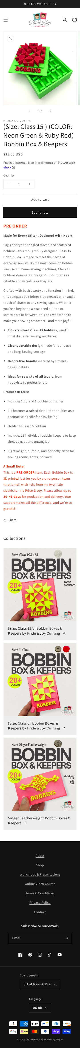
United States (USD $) (37, 984)
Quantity (8, 175)
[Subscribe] (66, 938)
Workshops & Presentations (40, 874)
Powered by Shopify (53, 1039)
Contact (40, 912)
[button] (5, 20)
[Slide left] (30, 111)
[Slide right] (50, 111)
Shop (40, 865)
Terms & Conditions (40, 893)
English (37, 1008)
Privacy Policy (39, 902)
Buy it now (40, 212)
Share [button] (12, 520)
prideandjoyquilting (33, 1039)
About (40, 855)
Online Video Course (40, 884)
